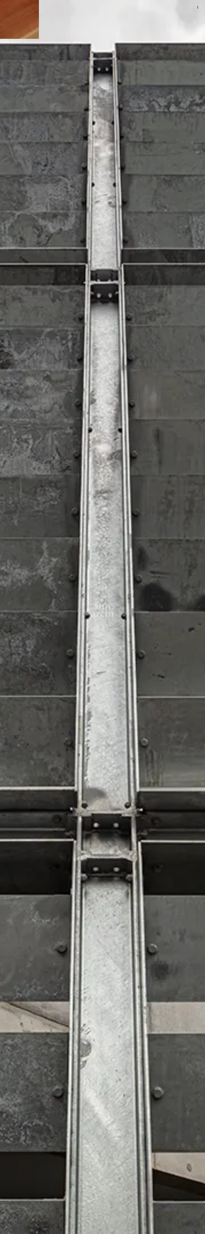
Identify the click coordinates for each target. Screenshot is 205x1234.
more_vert (198, 7)
